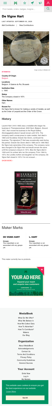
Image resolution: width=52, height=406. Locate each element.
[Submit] (48, 8)
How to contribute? (26, 329)
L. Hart (33, 237)
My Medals (26, 379)
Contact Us (26, 351)
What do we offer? (26, 318)
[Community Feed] (32, 3)
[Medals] (15, 3)
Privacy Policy (25, 357)
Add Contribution (8, 25)
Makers (26, 332)
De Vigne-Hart (11, 237)
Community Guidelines (26, 360)
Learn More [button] (11, 392)
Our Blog (26, 335)
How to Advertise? (26, 326)
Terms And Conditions (26, 354)
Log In (26, 376)
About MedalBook (26, 345)
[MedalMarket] (40, 3)
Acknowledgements (26, 348)
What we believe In (26, 320)
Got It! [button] (25, 398)
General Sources (26, 363)
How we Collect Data (26, 323)
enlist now (26, 373)
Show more (7, 160)
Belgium (5, 78)
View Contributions (26, 25)
